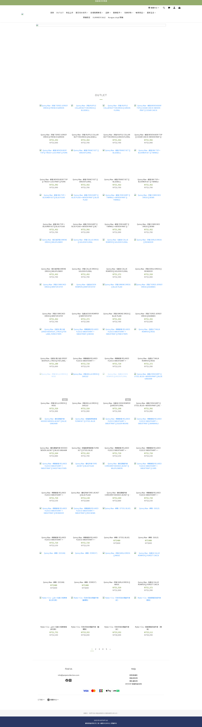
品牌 (107, 12)
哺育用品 (139, 12)
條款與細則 (133, 675)
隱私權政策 (133, 681)
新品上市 (69, 12)
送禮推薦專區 (95, 12)
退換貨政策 (133, 678)
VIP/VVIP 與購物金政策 (133, 684)
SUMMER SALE (99, 17)
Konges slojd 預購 (115, 17)
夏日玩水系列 (81, 12)
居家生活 (150, 12)
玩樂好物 (128, 12)
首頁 (52, 12)
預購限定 (86, 17)
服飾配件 (116, 12)
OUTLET (60, 12)
